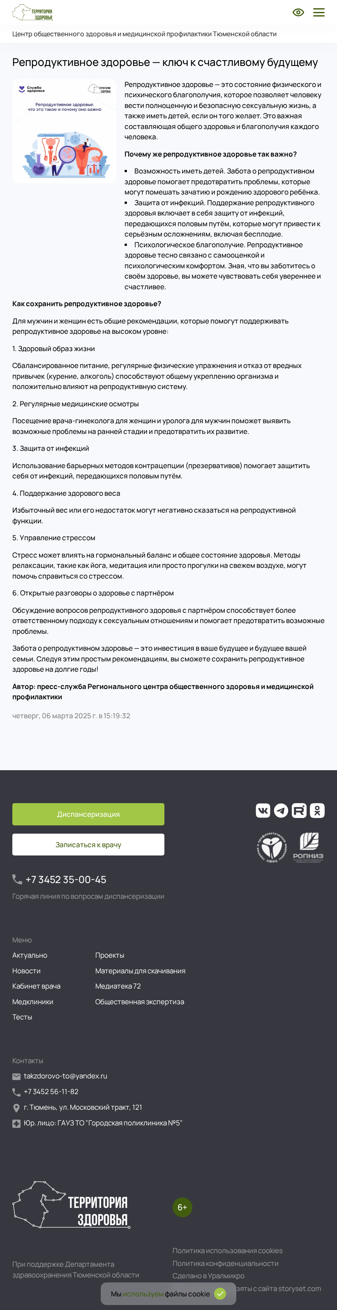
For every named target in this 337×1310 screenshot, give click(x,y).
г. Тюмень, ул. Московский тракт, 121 (83, 1107)
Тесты (22, 1017)
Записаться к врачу (88, 844)
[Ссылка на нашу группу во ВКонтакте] (263, 810)
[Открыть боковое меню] (317, 12)
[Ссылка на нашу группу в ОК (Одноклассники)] (317, 810)
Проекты (109, 955)
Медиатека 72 (118, 986)
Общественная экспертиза (139, 1001)
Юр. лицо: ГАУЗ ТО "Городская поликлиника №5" (103, 1122)
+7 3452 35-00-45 (65, 879)
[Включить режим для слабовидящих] (298, 12)
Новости (26, 970)
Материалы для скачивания (140, 970)
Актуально (29, 955)
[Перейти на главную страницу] (32, 12)
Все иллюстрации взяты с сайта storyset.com (247, 1288)
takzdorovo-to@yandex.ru (65, 1075)
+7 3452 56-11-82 (51, 1091)
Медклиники (32, 1001)
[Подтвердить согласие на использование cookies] (220, 1294)
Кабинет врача (36, 986)
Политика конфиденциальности (226, 1263)
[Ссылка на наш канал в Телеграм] (281, 810)
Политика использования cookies (228, 1250)
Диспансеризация (88, 814)
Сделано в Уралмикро (209, 1275)
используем (143, 1293)
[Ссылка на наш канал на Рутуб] (299, 810)
